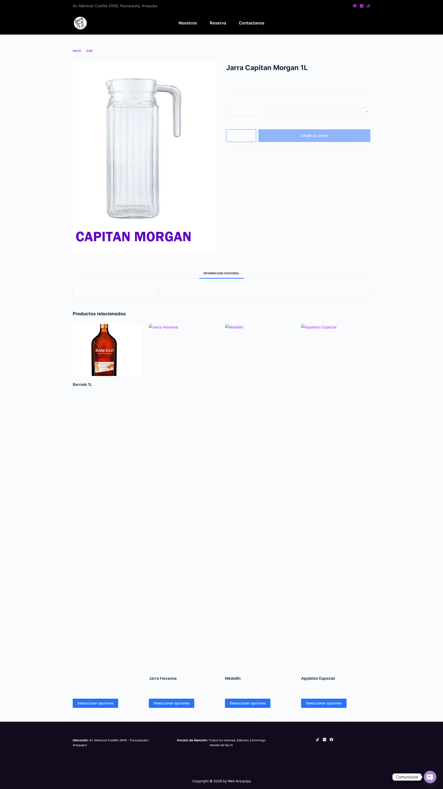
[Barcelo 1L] (107, 350)
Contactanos (251, 23)
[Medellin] (259, 497)
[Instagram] (361, 6)
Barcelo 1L (82, 384)
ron (248, 173)
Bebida (232, 102)
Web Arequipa (239, 781)
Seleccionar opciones (95, 703)
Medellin (233, 678)
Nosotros (188, 23)
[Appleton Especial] (335, 497)
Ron (251, 167)
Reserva (218, 23)
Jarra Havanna (163, 678)
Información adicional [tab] (221, 273)
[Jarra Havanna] (183, 497)
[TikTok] (368, 6)
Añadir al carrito (314, 135)
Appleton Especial (318, 678)
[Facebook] (354, 6)
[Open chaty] (430, 777)
